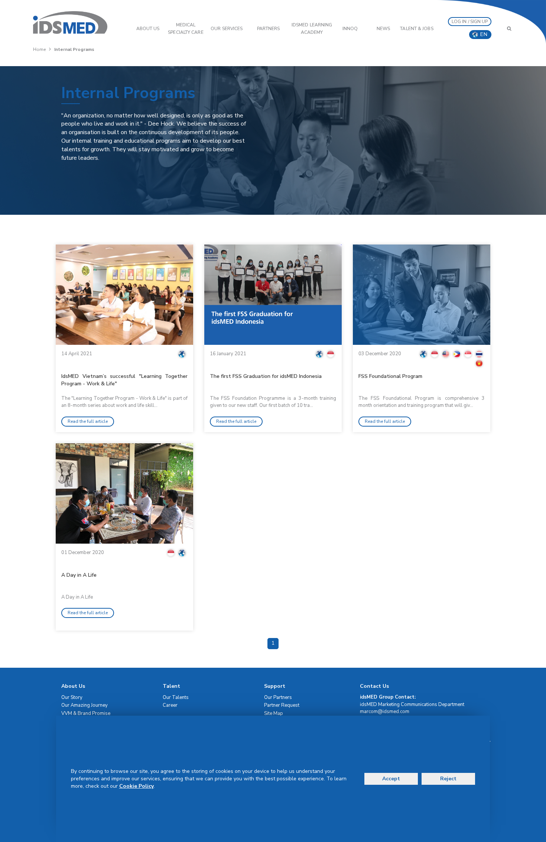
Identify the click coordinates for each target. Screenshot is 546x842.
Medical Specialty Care (185, 28)
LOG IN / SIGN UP (470, 22)
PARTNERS (268, 29)
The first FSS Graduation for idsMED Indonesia (266, 376)
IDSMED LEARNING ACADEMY (312, 28)
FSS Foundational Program (390, 376)
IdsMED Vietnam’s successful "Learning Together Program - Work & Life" (124, 380)
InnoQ (350, 29)
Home (39, 49)
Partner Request (281, 705)
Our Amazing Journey (84, 705)
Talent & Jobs (416, 29)
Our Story (71, 697)
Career (170, 705)
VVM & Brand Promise (85, 713)
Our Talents (176, 697)
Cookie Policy (136, 786)
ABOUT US (148, 29)
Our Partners (278, 697)
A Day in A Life (79, 575)
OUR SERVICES (227, 29)
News (383, 29)
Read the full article (88, 421)
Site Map (273, 713)
